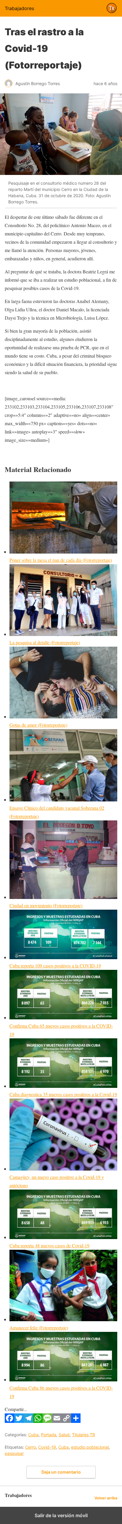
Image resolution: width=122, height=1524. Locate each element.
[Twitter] (19, 1421)
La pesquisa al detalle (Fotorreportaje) (44, 642)
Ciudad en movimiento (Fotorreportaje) (45, 905)
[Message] (47, 1421)
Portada (48, 1434)
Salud (64, 1434)
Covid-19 (47, 1447)
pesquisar (14, 1453)
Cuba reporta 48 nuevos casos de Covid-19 (49, 1245)
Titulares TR (83, 1434)
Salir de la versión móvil (61, 1515)
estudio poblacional (90, 1447)
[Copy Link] (66, 1421)
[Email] (57, 1421)
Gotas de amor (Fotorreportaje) (38, 725)
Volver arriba (105, 1498)
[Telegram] (28, 1421)
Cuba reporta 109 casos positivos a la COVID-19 (55, 965)
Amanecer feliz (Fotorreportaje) (38, 1327)
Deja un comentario (61, 1471)
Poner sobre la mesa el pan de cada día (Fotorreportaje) (60, 560)
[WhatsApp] (38, 1421)
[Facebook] (9, 1421)
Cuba (33, 1434)
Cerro (30, 1447)
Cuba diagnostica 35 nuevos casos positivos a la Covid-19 (63, 1094)
